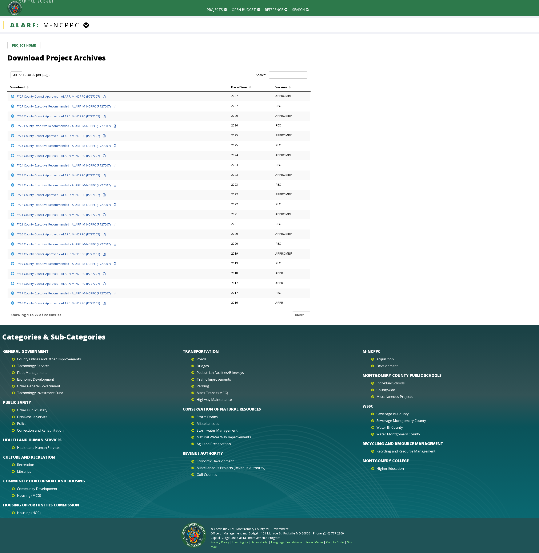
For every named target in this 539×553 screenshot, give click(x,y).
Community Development (37, 488)
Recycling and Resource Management (403, 443)
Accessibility (259, 542)
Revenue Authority (203, 453)
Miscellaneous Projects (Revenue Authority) (231, 468)
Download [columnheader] (17, 87)
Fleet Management (32, 372)
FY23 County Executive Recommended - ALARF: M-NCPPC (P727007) (64, 185)
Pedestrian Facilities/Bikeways (220, 372)
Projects (215, 9)
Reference (274, 9)
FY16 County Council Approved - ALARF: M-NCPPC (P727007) (58, 303)
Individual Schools (390, 383)
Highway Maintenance (214, 399)
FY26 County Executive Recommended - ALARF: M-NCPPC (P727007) (64, 126)
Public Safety (17, 402)
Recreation (25, 464)
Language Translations (286, 542)
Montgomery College (386, 460)
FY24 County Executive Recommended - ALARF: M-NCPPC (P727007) (64, 165)
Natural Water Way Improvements (224, 437)
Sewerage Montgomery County (401, 420)
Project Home (24, 45)
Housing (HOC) (29, 512)
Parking (203, 386)
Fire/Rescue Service (32, 417)
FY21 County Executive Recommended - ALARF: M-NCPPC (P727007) (64, 224)
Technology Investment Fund (40, 393)
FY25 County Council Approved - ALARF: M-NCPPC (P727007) (58, 136)
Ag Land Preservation (214, 444)
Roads (201, 359)
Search (298, 9)
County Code (335, 542)
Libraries (24, 471)
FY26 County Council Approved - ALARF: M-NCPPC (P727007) (58, 116)
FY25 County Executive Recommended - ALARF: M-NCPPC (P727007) (64, 146)
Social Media (314, 542)
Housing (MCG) (29, 495)
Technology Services (33, 366)
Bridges (203, 366)
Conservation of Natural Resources (222, 409)
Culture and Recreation (29, 457)
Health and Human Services (32, 439)
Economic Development (35, 379)
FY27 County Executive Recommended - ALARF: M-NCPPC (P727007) (64, 106)
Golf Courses (207, 474)
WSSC (368, 406)
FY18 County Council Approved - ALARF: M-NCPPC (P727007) (58, 274)
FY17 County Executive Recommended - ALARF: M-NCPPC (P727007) (64, 293)
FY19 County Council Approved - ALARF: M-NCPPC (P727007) (58, 254)
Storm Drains (207, 417)
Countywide (385, 390)
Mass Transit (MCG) (212, 393)
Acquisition (385, 359)
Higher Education (390, 468)
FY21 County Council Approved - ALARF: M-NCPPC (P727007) (58, 215)
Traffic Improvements (214, 379)
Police (21, 423)
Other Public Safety (32, 410)
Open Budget (244, 9)
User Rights (240, 542)
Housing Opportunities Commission (41, 504)
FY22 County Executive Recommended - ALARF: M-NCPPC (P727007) (64, 205)
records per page (36, 74)
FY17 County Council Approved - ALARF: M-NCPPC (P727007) (58, 284)
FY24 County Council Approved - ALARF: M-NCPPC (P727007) (58, 156)
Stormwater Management (217, 430)
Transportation (201, 351)
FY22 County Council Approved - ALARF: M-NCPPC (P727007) (58, 195)
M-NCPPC (371, 351)
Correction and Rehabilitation (40, 430)
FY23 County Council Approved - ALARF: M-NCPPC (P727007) (58, 175)
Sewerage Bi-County (392, 414)
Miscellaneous (208, 423)
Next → (301, 315)
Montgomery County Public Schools (402, 375)
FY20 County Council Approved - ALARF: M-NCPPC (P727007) (58, 234)
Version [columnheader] (281, 87)
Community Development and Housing (44, 480)
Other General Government (38, 386)
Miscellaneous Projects (394, 396)
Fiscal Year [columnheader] (239, 87)
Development (387, 366)
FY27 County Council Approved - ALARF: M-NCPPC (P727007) (58, 96)
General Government (26, 351)
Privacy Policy (220, 542)
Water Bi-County (389, 427)
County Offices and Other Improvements (49, 359)
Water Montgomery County (398, 434)
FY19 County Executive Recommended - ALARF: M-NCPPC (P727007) (64, 264)
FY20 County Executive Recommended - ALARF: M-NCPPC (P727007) (64, 244)
